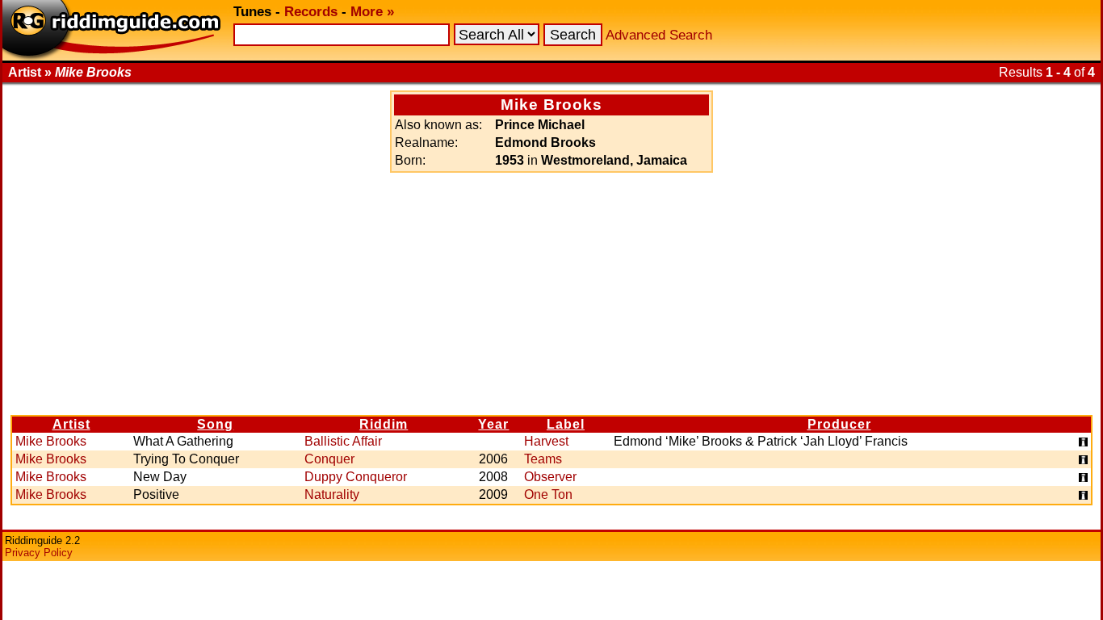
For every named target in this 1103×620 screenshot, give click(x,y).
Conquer (329, 459)
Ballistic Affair (343, 441)
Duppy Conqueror (355, 477)
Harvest (546, 441)
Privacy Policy (39, 553)
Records (311, 11)
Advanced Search (659, 35)
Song (215, 424)
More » (372, 11)
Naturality (331, 494)
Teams (543, 459)
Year (493, 424)
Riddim (383, 424)
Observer (550, 477)
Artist (71, 424)
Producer (839, 424)
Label (566, 424)
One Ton (548, 494)
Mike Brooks (50, 441)
